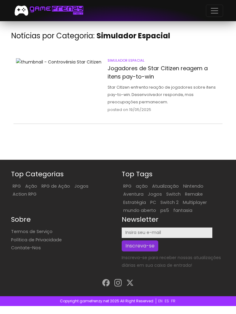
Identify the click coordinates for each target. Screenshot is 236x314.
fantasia (182, 210)
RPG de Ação (55, 186)
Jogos (81, 186)
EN (160, 301)
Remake (194, 194)
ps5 (164, 210)
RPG (17, 186)
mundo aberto (139, 210)
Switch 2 (169, 202)
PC (153, 202)
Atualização (165, 186)
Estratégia (134, 202)
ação (142, 186)
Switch (173, 194)
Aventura (133, 194)
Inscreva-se (140, 245)
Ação (31, 186)
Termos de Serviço (32, 231)
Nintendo (193, 186)
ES (167, 301)
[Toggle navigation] (214, 11)
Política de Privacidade (36, 240)
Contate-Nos (26, 248)
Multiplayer (195, 202)
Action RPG (25, 194)
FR (173, 301)
